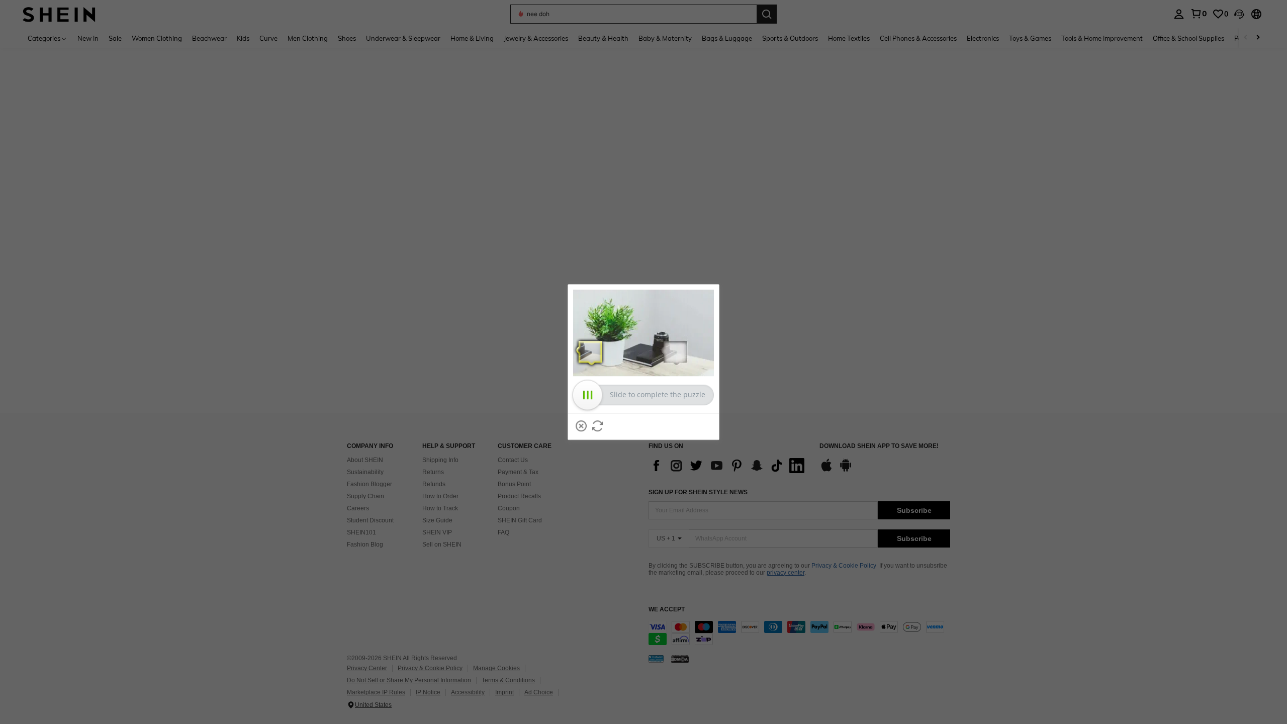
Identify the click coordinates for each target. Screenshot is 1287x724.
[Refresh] (597, 425)
